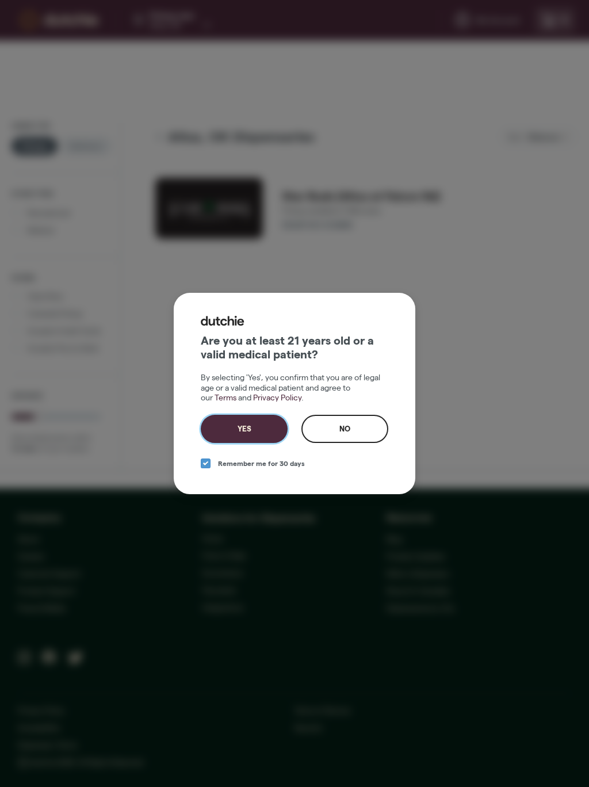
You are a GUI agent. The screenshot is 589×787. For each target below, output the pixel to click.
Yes (244, 429)
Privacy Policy (277, 397)
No (344, 429)
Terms (225, 397)
